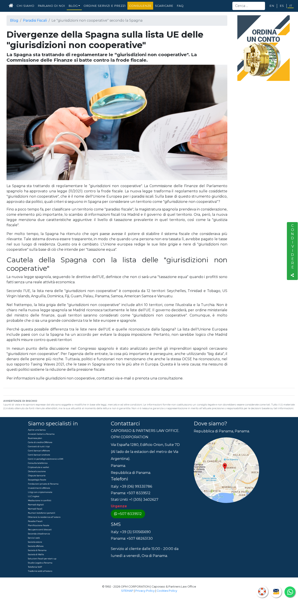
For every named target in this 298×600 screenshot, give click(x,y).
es (282, 5)
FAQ (180, 5)
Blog (14, 20)
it (290, 5)
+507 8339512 (130, 514)
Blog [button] (73, 5)
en (271, 5)
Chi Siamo (25, 5)
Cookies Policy (167, 590)
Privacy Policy (145, 590)
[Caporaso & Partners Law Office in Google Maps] (226, 470)
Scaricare (164, 5)
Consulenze (140, 5)
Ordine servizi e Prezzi (105, 5)
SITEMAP (127, 590)
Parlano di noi (51, 5)
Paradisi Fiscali (35, 20)
